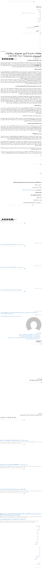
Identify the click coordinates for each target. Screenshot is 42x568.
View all (39, 341)
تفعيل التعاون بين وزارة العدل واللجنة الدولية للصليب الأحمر (11, 289)
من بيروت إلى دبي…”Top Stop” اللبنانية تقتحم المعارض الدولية (12, 267)
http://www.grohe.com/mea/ (28, 189)
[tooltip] (12, 59)
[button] (40, 5)
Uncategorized (3, 51)
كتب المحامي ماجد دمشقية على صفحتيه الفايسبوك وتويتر (11, 316)
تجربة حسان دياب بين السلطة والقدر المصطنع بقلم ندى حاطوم (12, 244)
